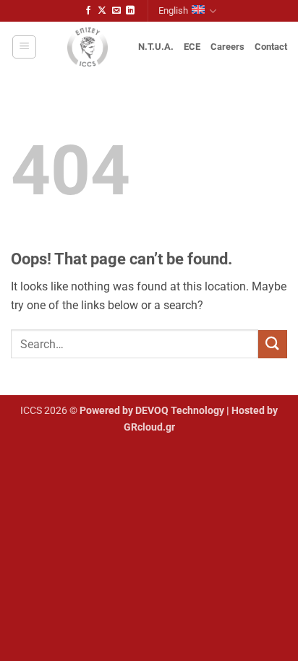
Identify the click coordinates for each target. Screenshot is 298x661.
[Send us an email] (116, 11)
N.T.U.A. (156, 46)
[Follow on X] (102, 11)
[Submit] (272, 344)
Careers (227, 46)
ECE (192, 46)
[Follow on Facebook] (88, 11)
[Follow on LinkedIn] (130, 11)
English (173, 10)
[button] (24, 47)
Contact (271, 46)
